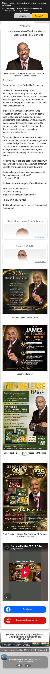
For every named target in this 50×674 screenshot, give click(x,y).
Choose (22, 15)
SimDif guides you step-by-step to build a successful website (25, 660)
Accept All (40, 15)
